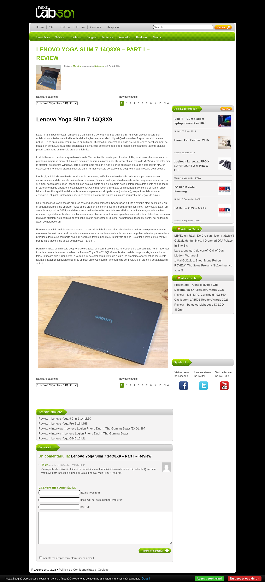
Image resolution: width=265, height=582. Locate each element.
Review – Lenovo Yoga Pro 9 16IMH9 (63, 423)
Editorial (65, 27)
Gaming (157, 37)
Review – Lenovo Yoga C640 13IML (62, 438)
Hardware (141, 37)
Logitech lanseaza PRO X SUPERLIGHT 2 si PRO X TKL (191, 166)
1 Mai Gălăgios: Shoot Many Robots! (198, 260)
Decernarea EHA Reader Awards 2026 (199, 289)
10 (160, 103)
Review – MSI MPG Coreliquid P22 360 (200, 294)
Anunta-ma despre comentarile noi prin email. (68, 558)
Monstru (77, 66)
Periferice (107, 37)
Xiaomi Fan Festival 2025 (191, 140)
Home (40, 27)
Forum (80, 27)
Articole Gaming (191, 229)
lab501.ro (57, 14)
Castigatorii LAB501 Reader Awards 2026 (201, 299)
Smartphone (43, 37)
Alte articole (188, 278)
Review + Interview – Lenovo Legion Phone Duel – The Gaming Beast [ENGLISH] (92, 428)
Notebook (75, 37)
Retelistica (124, 37)
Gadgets (91, 37)
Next (166, 103)
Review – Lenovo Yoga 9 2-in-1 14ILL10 (65, 418)
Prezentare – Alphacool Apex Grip (196, 284)
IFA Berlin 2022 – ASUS (190, 208)
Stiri (51, 27)
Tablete (59, 37)
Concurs (95, 27)
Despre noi (114, 27)
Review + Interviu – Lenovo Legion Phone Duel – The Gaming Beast (83, 433)
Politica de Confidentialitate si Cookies (83, 569)
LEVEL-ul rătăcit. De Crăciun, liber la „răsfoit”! (204, 235)
